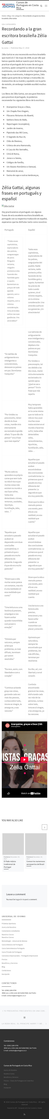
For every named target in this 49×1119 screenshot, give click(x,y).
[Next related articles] (44, 827)
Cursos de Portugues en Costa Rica (23, 1102)
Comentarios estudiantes (11, 931)
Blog (9, 16)
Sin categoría (17, 16)
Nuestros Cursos (8, 934)
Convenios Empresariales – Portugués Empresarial (20, 956)
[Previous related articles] (39, 827)
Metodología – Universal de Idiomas (14, 941)
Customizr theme (36, 1108)
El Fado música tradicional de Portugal (10, 864)
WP (16, 1108)
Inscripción (6, 974)
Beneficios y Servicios (10, 963)
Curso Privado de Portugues (12, 952)
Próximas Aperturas (9, 923)
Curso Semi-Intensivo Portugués (13, 948)
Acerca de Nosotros (9, 927)
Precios (4, 959)
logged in (19, 899)
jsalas (6, 48)
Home (4, 16)
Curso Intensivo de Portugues (12, 945)
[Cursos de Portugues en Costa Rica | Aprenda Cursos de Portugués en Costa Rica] (8, 5)
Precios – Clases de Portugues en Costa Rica (19, 1081)
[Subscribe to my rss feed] (24, 1114)
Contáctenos (6, 970)
